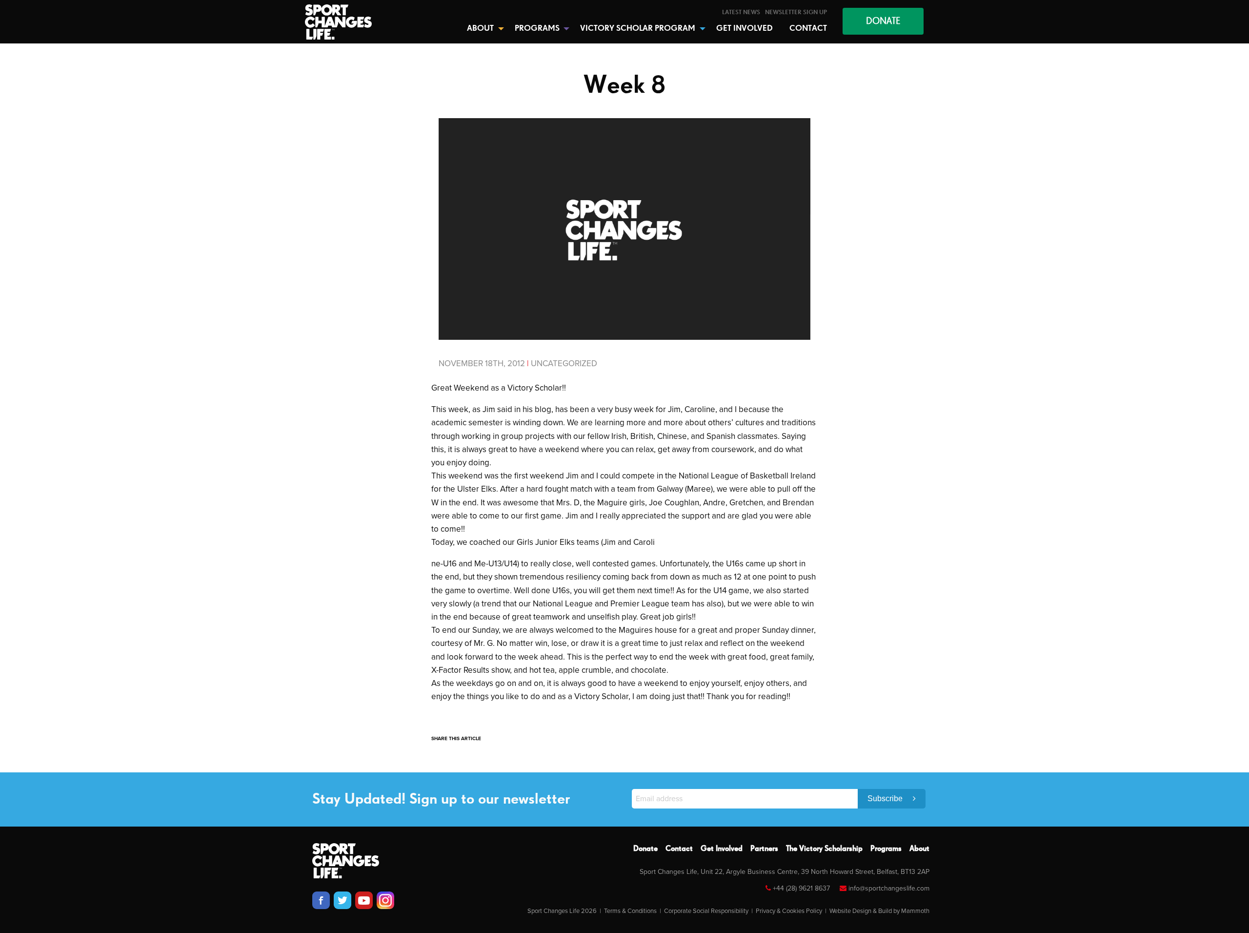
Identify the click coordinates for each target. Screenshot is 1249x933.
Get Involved (722, 849)
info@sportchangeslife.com (888, 888)
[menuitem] (741, 12)
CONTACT (808, 28)
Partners (764, 849)
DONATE (883, 21)
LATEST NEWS (741, 12)
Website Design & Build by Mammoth (879, 911)
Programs (886, 849)
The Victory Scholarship (824, 849)
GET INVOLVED (744, 28)
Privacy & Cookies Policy (789, 911)
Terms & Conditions (630, 911)
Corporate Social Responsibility (706, 911)
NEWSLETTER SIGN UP (796, 12)
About (919, 849)
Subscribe (886, 798)
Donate (645, 849)
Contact (679, 849)
